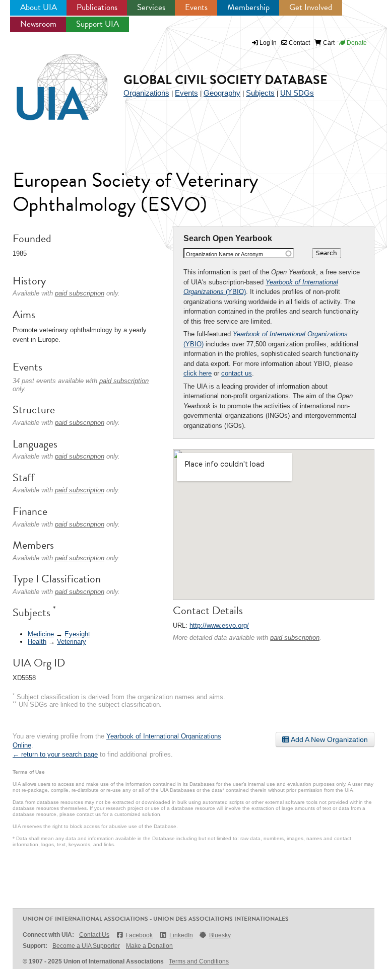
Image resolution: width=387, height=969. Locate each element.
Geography (222, 93)
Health (37, 641)
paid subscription (294, 637)
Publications (97, 7)
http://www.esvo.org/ (219, 625)
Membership (248, 7)
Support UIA (97, 24)
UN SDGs (297, 93)
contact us (236, 373)
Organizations (146, 93)
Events (196, 7)
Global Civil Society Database (225, 79)
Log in (268, 42)
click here (197, 373)
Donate (356, 42)
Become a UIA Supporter (86, 945)
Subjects (260, 93)
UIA (50, 81)
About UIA (38, 7)
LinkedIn (180, 935)
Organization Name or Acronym (224, 254)
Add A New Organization (328, 739)
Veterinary (71, 641)
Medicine (41, 634)
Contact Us (94, 934)
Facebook (139, 935)
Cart (328, 42)
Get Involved (310, 7)
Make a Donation (149, 945)
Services (151, 7)
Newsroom (38, 24)
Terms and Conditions (199, 961)
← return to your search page (55, 754)
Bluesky (220, 935)
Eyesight (77, 634)
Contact (298, 42)
